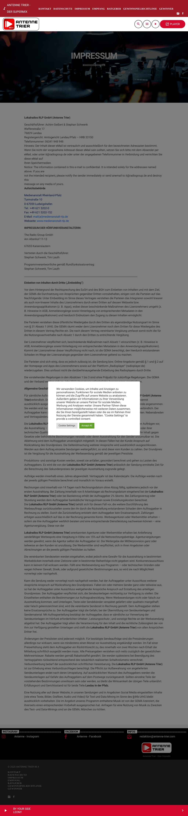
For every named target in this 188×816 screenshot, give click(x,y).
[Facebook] (182, 13)
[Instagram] (178, 13)
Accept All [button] (87, 425)
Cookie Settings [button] (67, 425)
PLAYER (172, 24)
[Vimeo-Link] (21, 24)
